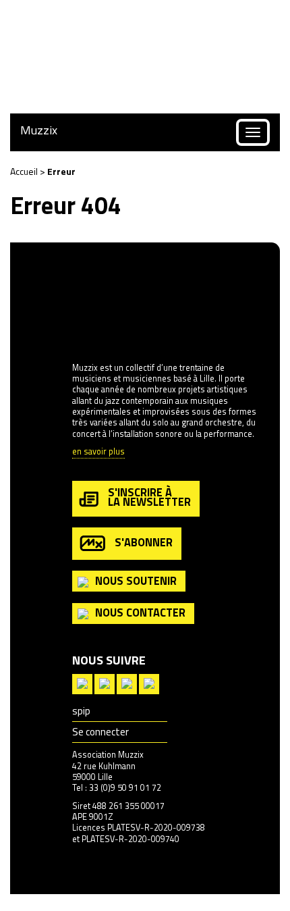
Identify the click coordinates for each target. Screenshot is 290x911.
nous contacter (140, 612)
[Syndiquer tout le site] (82, 682)
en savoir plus (98, 452)
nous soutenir (136, 580)
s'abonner (144, 541)
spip (81, 711)
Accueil (24, 171)
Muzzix (38, 130)
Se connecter (100, 731)
